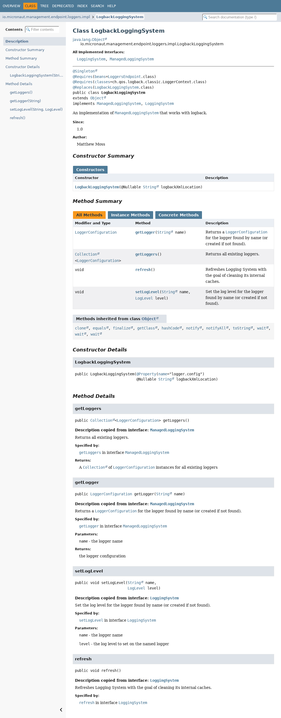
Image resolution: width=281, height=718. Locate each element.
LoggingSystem (91, 59)
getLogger (145, 232)
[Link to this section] (138, 156)
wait (261, 328)
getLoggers (146, 254)
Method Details (18, 84)
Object (96, 98)
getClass (146, 328)
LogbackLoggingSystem (120, 17)
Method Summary (21, 58)
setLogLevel (147, 292)
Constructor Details (22, 67)
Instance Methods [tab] (130, 215)
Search (97, 6)
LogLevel (144, 298)
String (149, 187)
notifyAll (216, 328)
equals (99, 328)
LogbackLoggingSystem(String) (37, 75)
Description (16, 41)
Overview (11, 6)
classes (102, 82)
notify (192, 328)
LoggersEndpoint (124, 76)
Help (111, 6)
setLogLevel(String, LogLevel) (36, 109)
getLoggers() (21, 92)
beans (100, 76)
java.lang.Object (88, 39)
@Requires (82, 76)
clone (80, 328)
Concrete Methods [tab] (179, 215)
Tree (44, 6)
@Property (146, 374)
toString (241, 328)
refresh (143, 269)
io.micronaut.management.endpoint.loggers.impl (46, 17)
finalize (121, 328)
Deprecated (63, 6)
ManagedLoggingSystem (132, 59)
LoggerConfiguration (96, 232)
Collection (86, 254)
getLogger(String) (25, 101)
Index (82, 6)
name (162, 374)
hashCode (170, 328)
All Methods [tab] (89, 215)
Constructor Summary (24, 50)
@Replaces (82, 87)
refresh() (17, 118)
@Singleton (84, 71)
